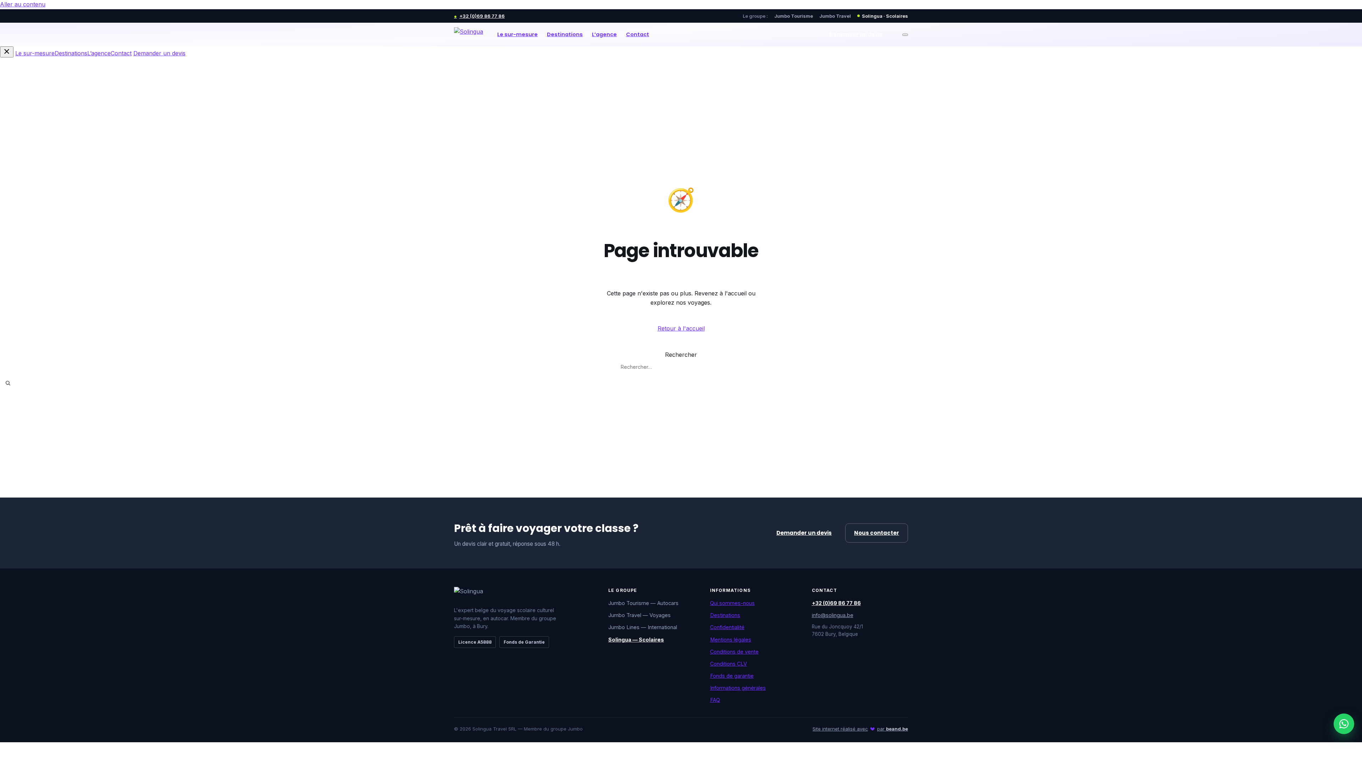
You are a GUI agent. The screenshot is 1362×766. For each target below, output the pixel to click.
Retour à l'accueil (681, 328)
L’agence (604, 34)
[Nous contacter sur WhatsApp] (1344, 724)
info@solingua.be (832, 615)
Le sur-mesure (517, 34)
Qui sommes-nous (732, 603)
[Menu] (905, 35)
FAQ (715, 700)
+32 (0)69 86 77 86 (479, 16)
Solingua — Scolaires (636, 640)
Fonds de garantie (732, 676)
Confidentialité (727, 627)
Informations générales (738, 688)
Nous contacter (876, 533)
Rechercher (681, 354)
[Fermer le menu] (6, 51)
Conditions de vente (734, 652)
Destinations (565, 34)
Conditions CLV (728, 664)
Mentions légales (730, 640)
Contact (637, 34)
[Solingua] (468, 34)
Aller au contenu (22, 4)
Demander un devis (855, 34)
